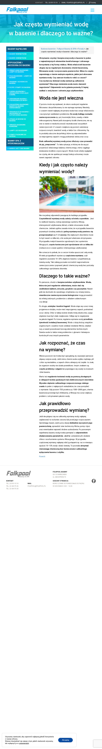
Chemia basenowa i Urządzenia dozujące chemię (18, 93)
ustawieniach (24, 743)
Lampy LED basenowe (18, 130)
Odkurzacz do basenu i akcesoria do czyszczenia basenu (19, 113)
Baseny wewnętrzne (17, 54)
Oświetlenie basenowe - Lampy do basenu (19, 71)
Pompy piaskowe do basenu (17, 135)
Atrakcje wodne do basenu (17, 120)
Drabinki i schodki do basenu (18, 82)
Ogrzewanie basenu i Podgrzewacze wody (18, 99)
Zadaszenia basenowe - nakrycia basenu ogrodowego (19, 106)
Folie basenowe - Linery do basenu (20, 77)
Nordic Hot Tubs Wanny (19, 148)
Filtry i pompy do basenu (19, 87)
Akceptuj (65, 740)
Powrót (42, 456)
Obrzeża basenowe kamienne (17, 125)
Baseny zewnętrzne (17, 58)
